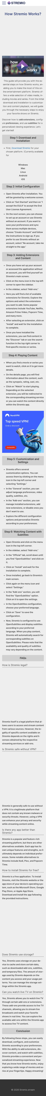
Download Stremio (21, 148)
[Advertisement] (23, 36)
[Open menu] (4, 3)
